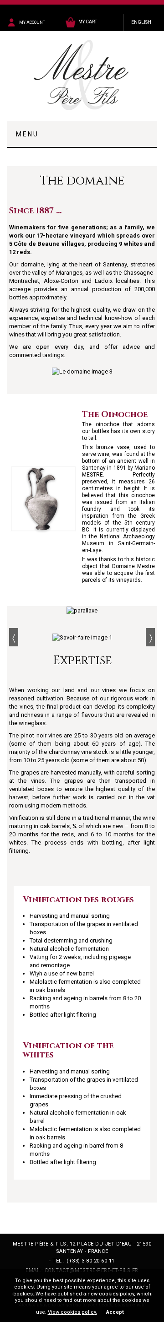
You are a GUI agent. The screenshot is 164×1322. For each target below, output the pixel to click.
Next (150, 637)
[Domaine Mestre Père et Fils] (82, 75)
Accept (115, 1312)
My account (32, 22)
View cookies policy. (72, 1312)
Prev (13, 637)
